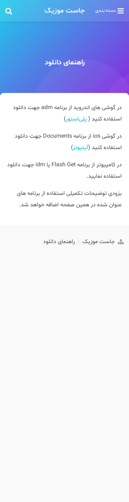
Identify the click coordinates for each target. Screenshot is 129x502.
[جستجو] (23, 10)
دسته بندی (105, 11)
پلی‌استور (76, 119)
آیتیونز (80, 148)
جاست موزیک (64, 11)
